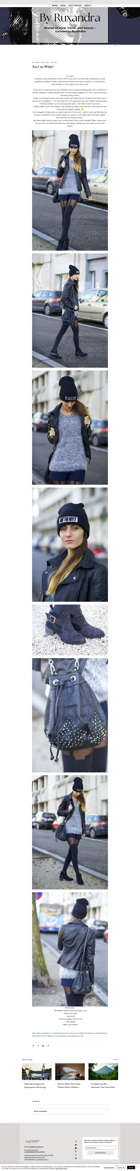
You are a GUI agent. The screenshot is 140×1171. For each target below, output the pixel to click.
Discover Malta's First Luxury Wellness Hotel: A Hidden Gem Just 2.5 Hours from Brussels (69, 1086)
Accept (131, 1167)
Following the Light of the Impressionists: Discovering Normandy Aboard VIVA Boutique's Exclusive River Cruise (35, 1086)
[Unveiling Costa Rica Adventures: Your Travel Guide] (103, 1071)
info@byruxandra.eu (36, 1147)
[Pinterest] (76, 1152)
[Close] (137, 1167)
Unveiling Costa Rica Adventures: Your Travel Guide (103, 1086)
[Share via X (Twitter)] (38, 1046)
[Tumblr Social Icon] (76, 1155)
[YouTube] (76, 1148)
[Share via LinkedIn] (43, 1046)
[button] (116, 45)
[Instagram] (76, 1158)
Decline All (120, 1167)
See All (116, 1059)
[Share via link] (48, 1046)
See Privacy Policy (61, 1168)
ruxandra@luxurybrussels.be (34, 1152)
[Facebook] (76, 1141)
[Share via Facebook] (33, 1046)
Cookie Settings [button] (109, 1167)
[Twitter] (76, 1145)
